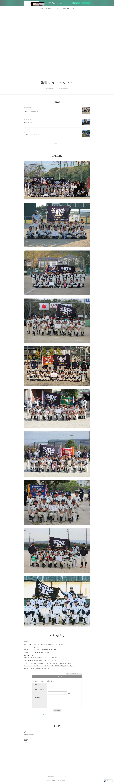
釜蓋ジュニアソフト (57, 83)
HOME (41, 8)
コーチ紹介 (57, 8)
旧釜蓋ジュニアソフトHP (68, 8)
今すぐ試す (75, 3)
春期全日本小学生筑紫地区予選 (31, 111)
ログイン (86, 3)
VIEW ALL (57, 143)
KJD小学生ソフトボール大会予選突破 (32, 134)
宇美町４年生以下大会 (29, 122)
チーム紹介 (48, 8)
